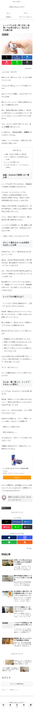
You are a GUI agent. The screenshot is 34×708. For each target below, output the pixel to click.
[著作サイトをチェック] (9, 537)
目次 (14, 150)
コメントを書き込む (17, 684)
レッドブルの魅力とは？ (12, 162)
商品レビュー (7, 508)
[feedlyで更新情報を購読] (9, 542)
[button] (27, 63)
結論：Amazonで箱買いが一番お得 (15, 154)
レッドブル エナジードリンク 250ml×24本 (15, 468)
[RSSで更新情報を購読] (24, 542)
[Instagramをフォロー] (24, 537)
